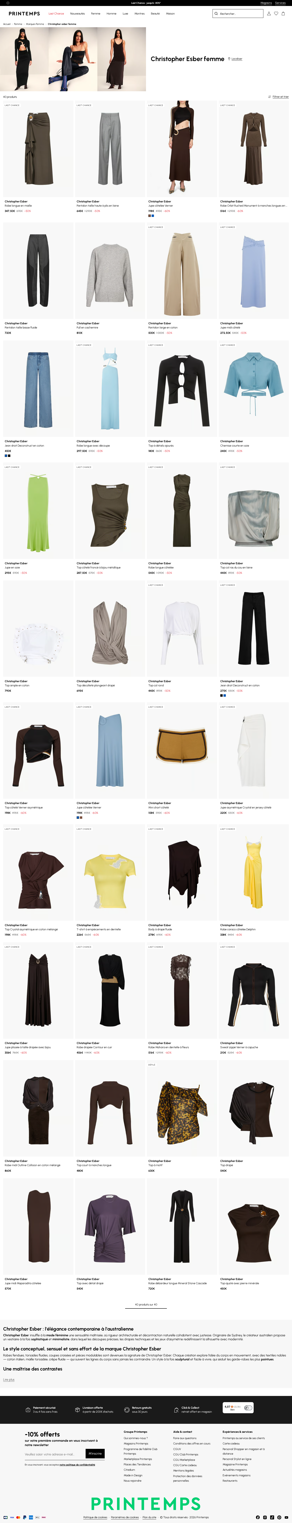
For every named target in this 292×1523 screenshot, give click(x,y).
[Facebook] (257, 1517)
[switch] (248, 1407)
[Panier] (283, 13)
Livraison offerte (93, 1407)
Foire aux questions (184, 1438)
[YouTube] (286, 1517)
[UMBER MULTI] (149, 216)
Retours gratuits (142, 1407)
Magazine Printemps (235, 1464)
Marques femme (35, 24)
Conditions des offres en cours (191, 1443)
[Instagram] (265, 1517)
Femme (18, 24)
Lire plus (9, 1379)
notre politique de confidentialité (77, 1464)
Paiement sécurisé (44, 1407)
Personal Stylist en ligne (237, 1459)
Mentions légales (183, 1470)
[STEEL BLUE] (153, 216)
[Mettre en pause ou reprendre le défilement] (8, 3)
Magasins (266, 3)
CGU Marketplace (184, 1460)
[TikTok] (272, 1517)
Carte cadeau (231, 1443)
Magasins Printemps (136, 1443)
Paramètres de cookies (125, 1517)
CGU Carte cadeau (185, 1465)
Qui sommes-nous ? (136, 1438)
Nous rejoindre (132, 1480)
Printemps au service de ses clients (244, 1438)
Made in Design (133, 1475)
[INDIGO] (6, 456)
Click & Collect (190, 1407)
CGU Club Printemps (185, 1454)
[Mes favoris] (276, 13)
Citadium (129, 1470)
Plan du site (149, 1517)
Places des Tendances (137, 1464)
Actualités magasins (235, 1470)
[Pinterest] (279, 1517)
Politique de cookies (95, 1517)
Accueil (6, 24)
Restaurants (230, 1480)
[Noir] (9, 456)
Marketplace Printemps (138, 1459)
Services (280, 3)
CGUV (177, 1449)
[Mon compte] (269, 13)
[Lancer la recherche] (216, 13)
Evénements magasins (236, 1475)
